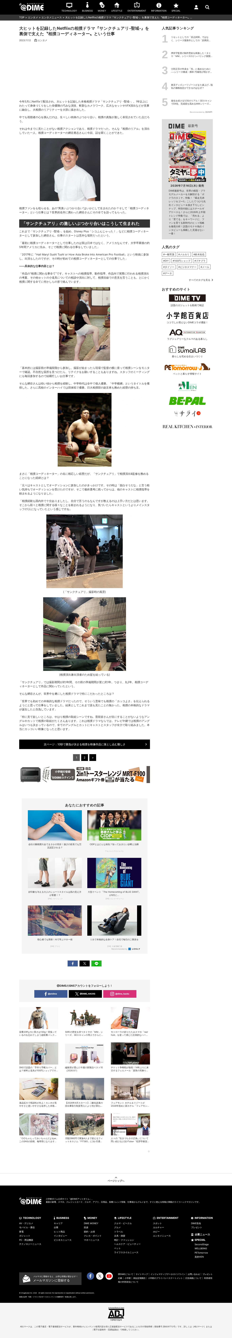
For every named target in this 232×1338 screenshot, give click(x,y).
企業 (56, 1227)
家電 (21, 1231)
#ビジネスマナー (187, 266)
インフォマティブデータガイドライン (167, 1274)
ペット (117, 1248)
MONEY (92, 1218)
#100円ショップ (181, 260)
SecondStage (202, 1244)
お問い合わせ (194, 1274)
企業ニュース (202, 1234)
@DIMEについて (125, 1274)
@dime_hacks (122, 993)
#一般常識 (168, 254)
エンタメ (33, 17)
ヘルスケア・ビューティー (127, 1244)
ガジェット (24, 1235)
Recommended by (119, 949)
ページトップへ (116, 1180)
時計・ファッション (124, 1240)
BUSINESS (62, 1218)
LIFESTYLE (124, 1218)
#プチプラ (200, 260)
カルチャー (158, 1227)
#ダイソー (168, 266)
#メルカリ (183, 254)
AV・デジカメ (26, 1223)
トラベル (118, 1231)
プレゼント (196, 1227)
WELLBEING (201, 1248)
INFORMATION (204, 1218)
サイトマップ (142, 1274)
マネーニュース (91, 1240)
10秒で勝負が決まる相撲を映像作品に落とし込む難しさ (85, 744)
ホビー (156, 1231)
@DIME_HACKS (87, 993)
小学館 (128, 1278)
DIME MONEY (91, 1223)
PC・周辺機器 (26, 1240)
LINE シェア (96, 963)
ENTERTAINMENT (168, 1218)
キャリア (58, 1223)
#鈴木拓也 (198, 254)
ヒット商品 (59, 1231)
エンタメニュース (51, 17)
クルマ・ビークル (123, 1223)
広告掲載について (193, 1278)
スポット (157, 1223)
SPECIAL (200, 1239)
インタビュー (60, 1235)
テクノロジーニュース (30, 1244)
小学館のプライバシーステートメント (165, 1278)
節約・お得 (89, 1231)
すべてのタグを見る (199, 279)
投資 (86, 1227)
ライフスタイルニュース (126, 1252)
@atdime (52, 993)
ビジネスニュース (63, 1240)
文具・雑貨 (119, 1235)
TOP (21, 17)
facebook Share (73, 963)
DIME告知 (196, 1223)
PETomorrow (201, 1252)
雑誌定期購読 (139, 1278)
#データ (167, 273)
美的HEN (199, 1256)
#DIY (166, 260)
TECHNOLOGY (32, 1218)
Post (84, 963)
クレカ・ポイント (93, 1235)
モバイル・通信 (27, 1227)
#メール (205, 266)
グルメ (117, 1227)
